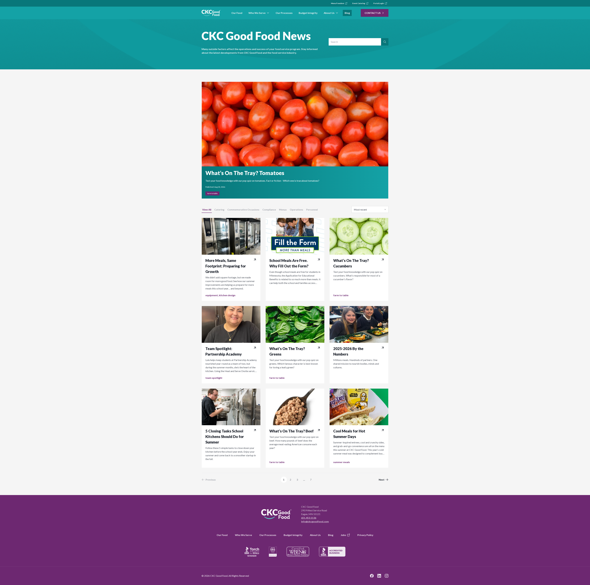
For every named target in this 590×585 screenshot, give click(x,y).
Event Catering (358, 3)
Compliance (269, 209)
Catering (219, 209)
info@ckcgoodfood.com (315, 521)
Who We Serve (257, 12)
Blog (347, 12)
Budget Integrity (308, 12)
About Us (329, 12)
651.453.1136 (308, 517)
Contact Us (373, 12)
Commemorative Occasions (243, 209)
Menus (283, 209)
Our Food (236, 12)
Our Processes (284, 12)
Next (381, 479)
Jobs (343, 534)
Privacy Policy (365, 534)
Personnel (312, 209)
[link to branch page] (211, 13)
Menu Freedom (337, 3)
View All (206, 209)
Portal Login (378, 3)
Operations (296, 209)
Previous (211, 479)
